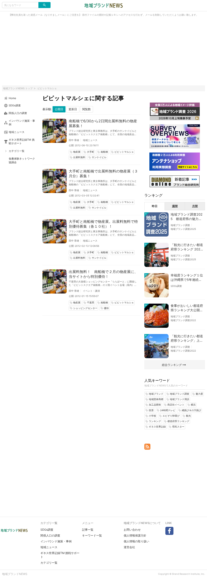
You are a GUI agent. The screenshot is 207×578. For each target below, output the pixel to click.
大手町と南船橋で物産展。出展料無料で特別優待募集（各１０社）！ (103, 223)
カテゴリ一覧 (48, 562)
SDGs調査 (176, 285)
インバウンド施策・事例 (56, 541)
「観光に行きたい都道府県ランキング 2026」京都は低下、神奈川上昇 (187, 247)
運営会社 (129, 547)
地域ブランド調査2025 (183, 228)
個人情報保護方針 (135, 535)
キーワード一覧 (92, 535)
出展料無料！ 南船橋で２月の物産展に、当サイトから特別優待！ (103, 274)
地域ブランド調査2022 (183, 320)
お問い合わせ (132, 529)
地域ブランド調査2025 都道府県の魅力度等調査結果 (187, 216)
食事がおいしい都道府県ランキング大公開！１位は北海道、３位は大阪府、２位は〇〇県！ (187, 308)
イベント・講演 (91, 290)
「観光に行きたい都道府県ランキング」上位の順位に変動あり (187, 338)
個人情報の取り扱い (136, 541)
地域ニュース (90, 140)
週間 (175, 206)
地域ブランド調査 (180, 225)
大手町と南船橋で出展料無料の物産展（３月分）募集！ (103, 173)
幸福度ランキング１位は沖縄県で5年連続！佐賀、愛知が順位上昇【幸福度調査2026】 (187, 277)
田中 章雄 (74, 140)
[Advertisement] (103, 53)
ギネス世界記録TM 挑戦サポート (59, 554)
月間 (195, 206)
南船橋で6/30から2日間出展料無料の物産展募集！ (103, 123)
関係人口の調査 (50, 535)
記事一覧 (87, 529)
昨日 (154, 206)
